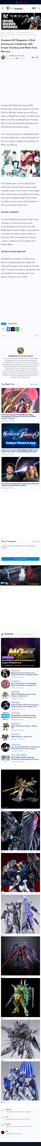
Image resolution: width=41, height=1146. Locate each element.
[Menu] (2, 8)
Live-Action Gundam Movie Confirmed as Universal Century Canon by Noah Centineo (20, 484)
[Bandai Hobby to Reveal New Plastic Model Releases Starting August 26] (5, 715)
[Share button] (21, 329)
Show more (33, 384)
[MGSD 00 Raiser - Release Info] (5, 737)
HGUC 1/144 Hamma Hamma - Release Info (24, 727)
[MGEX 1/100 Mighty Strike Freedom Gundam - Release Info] (5, 694)
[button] (34, 8)
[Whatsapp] (17, 329)
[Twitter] (13, 329)
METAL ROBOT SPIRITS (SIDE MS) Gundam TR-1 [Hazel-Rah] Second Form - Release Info (25, 758)
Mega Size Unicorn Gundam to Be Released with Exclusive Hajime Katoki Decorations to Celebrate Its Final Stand (25, 674)
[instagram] (24, 2)
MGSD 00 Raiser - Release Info (21, 736)
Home (2, 32)
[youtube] (20, 2)
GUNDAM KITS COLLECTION (19, 356)
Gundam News (10, 32)
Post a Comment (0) (20, 559)
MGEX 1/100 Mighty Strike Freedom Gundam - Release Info (23, 695)
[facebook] (16, 2)
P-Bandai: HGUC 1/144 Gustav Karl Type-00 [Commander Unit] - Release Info (25, 705)
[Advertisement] (20, 83)
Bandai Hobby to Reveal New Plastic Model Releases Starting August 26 (23, 716)
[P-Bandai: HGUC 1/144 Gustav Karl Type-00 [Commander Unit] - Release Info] (5, 705)
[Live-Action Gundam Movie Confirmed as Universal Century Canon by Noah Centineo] (5, 747)
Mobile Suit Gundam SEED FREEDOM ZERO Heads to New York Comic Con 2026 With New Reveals (19, 451)
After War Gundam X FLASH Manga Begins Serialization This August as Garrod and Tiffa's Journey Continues (18, 416)
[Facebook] (8, 329)
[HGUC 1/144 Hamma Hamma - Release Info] (5, 726)
